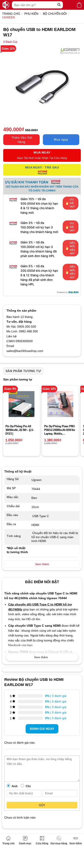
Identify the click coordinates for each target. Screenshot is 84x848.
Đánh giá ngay (42, 728)
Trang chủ (8, 843)
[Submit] (59, 4)
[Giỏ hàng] (79, 5)
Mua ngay (61, 139)
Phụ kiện (31, 13)
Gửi (42, 805)
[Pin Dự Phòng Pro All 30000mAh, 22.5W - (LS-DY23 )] (21, 404)
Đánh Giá (10, 42)
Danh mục (25, 843)
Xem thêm (75, 843)
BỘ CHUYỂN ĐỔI (55, 13)
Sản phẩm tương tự (23, 371)
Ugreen (8, 17)
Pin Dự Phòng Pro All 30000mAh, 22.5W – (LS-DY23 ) (19, 430)
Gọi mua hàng (58, 843)
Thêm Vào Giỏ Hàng (21, 140)
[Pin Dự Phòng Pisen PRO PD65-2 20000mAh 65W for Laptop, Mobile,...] (60, 404)
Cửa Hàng (42, 843)
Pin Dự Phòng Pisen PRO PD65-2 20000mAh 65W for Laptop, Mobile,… (59, 430)
